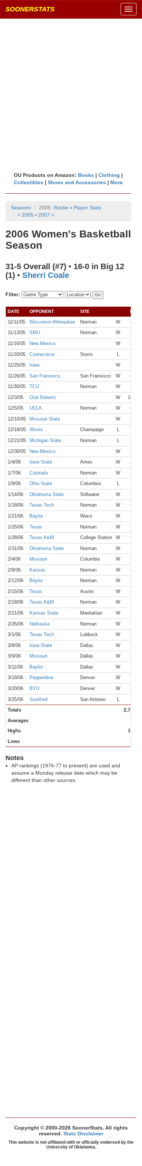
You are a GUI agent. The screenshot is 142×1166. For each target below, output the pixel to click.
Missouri (38, 559)
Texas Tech (41, 505)
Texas (35, 527)
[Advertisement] (71, 95)
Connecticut (42, 354)
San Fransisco (44, 376)
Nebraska (39, 624)
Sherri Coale (45, 275)
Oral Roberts (42, 397)
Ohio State (40, 483)
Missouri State (44, 419)
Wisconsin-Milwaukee (52, 322)
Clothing (109, 175)
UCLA (35, 408)
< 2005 (25, 215)
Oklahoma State (46, 494)
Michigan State (45, 440)
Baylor (36, 516)
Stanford (38, 699)
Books (86, 175)
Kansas (37, 570)
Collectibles (28, 182)
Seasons (21, 207)
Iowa (34, 365)
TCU (34, 386)
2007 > (46, 215)
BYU (34, 688)
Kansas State (43, 613)
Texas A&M (41, 537)
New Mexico (42, 343)
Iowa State (40, 462)
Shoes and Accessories (77, 182)
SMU (34, 332)
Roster (61, 207)
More (116, 182)
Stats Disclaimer (83, 1133)
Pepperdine (41, 677)
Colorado (38, 473)
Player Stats (87, 207)
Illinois (36, 429)
